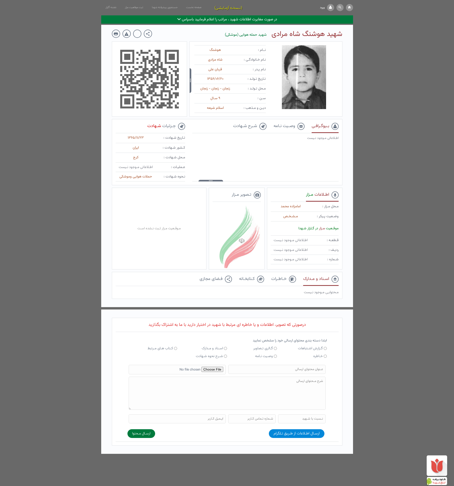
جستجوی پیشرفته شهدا (165, 7)
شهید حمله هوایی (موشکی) (246, 35)
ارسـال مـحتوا (141, 433)
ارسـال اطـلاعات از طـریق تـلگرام (297, 434)
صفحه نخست (193, 7)
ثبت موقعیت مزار (134, 7)
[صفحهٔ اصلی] (349, 7)
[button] (340, 7)
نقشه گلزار (110, 7)
